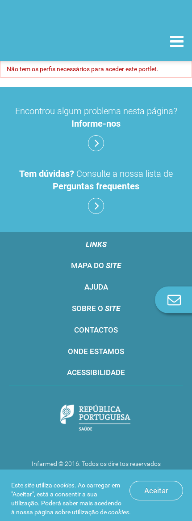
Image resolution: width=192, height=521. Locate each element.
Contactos (96, 329)
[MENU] (177, 42)
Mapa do (96, 265)
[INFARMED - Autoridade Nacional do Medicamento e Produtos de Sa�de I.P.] (53, 41)
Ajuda (96, 286)
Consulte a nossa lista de (96, 180)
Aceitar (156, 490)
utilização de (100, 512)
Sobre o (96, 308)
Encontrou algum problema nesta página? (96, 117)
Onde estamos (96, 351)
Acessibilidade (96, 372)
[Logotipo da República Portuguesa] (96, 418)
